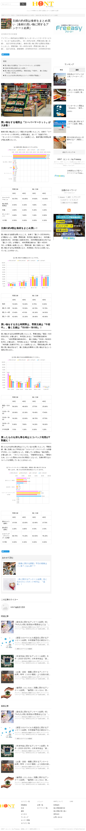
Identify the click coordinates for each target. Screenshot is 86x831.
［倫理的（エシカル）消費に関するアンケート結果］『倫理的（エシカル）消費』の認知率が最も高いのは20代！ (32, 689)
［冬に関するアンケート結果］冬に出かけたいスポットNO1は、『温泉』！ (32, 581)
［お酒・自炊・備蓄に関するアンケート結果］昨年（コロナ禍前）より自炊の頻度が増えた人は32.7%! (32, 673)
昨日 (61, 70)
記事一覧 (40, 805)
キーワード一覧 (42, 808)
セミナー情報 (25, 820)
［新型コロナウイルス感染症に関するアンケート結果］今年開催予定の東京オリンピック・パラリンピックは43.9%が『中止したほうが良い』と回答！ (32, 639)
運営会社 (56, 814)
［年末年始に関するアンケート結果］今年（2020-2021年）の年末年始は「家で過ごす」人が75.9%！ (32, 657)
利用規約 (56, 805)
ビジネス (69, 143)
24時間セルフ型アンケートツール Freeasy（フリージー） (75, 172)
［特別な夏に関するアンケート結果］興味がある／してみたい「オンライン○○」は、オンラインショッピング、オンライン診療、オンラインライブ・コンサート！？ (75, 122)
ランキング (24, 817)
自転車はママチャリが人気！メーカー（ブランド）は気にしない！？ (75, 75)
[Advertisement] (69, 49)
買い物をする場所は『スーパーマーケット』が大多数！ (23, 65)
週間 (77, 70)
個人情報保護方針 (59, 808)
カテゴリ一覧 (25, 823)
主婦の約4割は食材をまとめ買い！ (16, 68)
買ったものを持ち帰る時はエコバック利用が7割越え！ (23, 75)
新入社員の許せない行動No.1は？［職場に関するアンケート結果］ (75, 138)
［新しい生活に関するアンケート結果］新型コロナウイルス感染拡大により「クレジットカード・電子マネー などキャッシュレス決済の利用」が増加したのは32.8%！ (75, 91)
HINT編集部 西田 (17, 607)
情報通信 (69, 111)
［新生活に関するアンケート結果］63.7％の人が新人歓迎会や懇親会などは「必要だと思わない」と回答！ (32, 623)
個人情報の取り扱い (60, 811)
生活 (68, 79)
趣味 (22, 811)
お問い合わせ (57, 817)
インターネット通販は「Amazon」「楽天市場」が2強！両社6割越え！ (75, 107)
